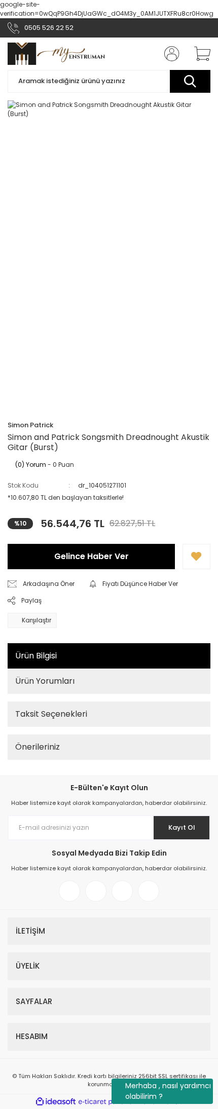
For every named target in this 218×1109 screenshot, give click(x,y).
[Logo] (56, 54)
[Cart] (198, 54)
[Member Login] (168, 54)
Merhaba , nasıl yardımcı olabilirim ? (168, 1091)
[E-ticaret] (107, 1101)
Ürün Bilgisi (36, 655)
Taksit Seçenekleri (51, 714)
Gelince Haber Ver (91, 556)
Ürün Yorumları (45, 681)
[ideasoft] (55, 1101)
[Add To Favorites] (196, 556)
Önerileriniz (37, 747)
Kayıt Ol (181, 827)
